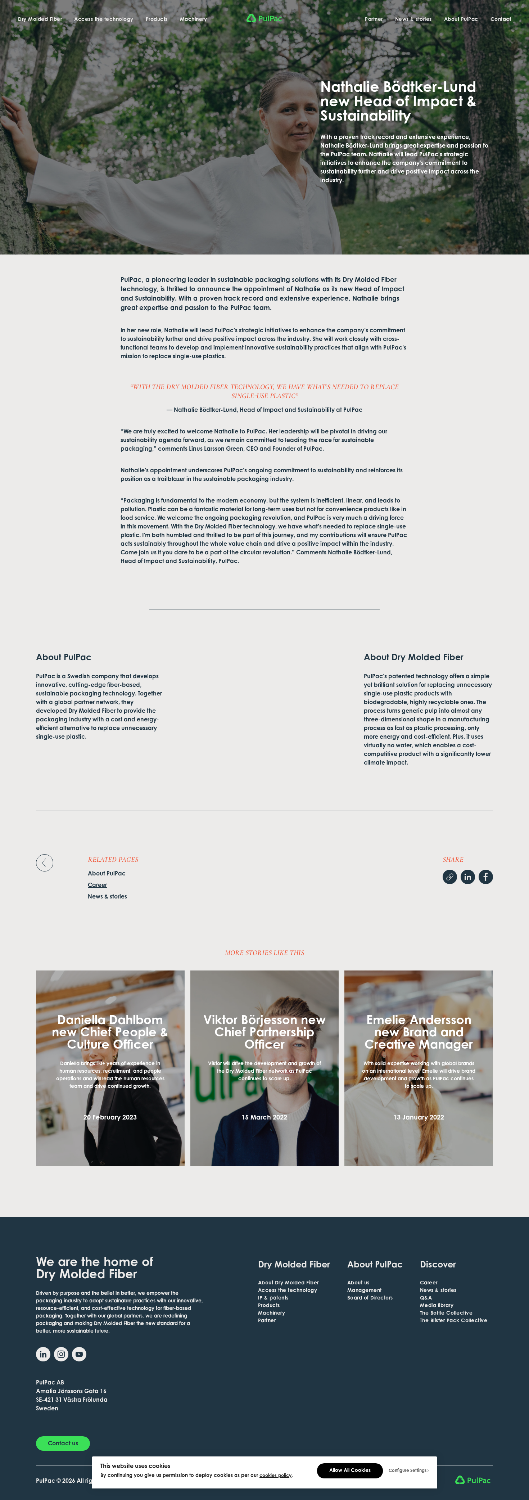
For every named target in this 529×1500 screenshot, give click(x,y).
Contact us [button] (63, 1444)
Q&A (426, 1298)
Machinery (193, 19)
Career (97, 885)
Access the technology (104, 19)
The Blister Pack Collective (454, 1321)
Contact (500, 19)
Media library (437, 1305)
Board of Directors (370, 1298)
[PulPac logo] (264, 18)
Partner (374, 19)
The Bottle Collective (446, 1313)
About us (358, 1283)
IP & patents (273, 1298)
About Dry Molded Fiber (288, 1283)
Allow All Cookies (350, 1470)
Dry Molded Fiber (40, 19)
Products (157, 19)
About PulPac (461, 19)
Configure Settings (407, 1471)
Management (364, 1290)
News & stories (413, 19)
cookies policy (275, 1476)
